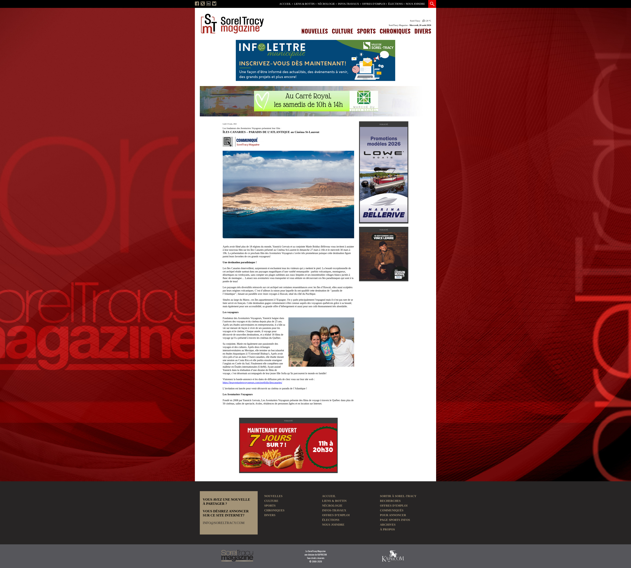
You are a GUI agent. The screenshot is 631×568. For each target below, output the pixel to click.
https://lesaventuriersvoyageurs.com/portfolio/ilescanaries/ (252, 382)
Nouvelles (314, 31)
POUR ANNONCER (393, 515)
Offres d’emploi (373, 4)
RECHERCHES (390, 500)
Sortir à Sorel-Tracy (398, 496)
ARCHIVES (388, 524)
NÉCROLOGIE (326, 4)
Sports (366, 31)
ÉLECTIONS (395, 4)
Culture (342, 31)
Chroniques (395, 31)
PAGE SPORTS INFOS (395, 520)
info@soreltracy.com (224, 523)
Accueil (285, 4)
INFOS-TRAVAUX (348, 4)
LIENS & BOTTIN (304, 4)
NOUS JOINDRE (415, 4)
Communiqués (391, 510)
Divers (422, 31)
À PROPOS (387, 529)
